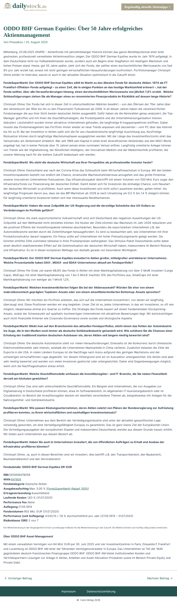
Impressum (69, 591)
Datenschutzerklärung (101, 591)
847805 (16, 479)
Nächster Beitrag (160, 578)
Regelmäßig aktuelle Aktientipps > (147, 7)
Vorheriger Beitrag (18, 578)
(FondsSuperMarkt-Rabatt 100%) (67, 488)
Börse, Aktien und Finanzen (35, 10)
